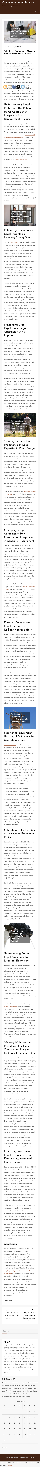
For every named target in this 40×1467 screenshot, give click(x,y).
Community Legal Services (18, 2)
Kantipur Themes (28, 1457)
